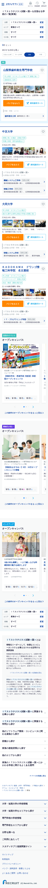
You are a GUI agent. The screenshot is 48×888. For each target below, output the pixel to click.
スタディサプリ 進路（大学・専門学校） (16, 786)
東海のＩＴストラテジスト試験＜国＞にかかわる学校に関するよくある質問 (22, 763)
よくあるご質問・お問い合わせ (15, 873)
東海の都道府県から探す (14, 748)
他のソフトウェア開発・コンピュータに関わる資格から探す (22, 732)
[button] (33, 406)
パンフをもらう (13, 103)
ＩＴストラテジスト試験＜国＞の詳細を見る (26, 673)
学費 (40, 54)
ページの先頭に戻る (38, 776)
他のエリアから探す (11, 755)
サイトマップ (7, 854)
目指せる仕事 (7, 54)
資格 (29, 54)
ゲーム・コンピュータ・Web (12, 788)
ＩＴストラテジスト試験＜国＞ (13, 790)
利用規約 (6, 859)
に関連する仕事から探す (22, 712)
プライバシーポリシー (11, 864)
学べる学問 (18, 54)
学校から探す (38, 786)
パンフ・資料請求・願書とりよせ (16, 868)
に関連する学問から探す (22, 722)
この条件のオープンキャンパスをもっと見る (23, 413)
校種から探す (8, 741)
